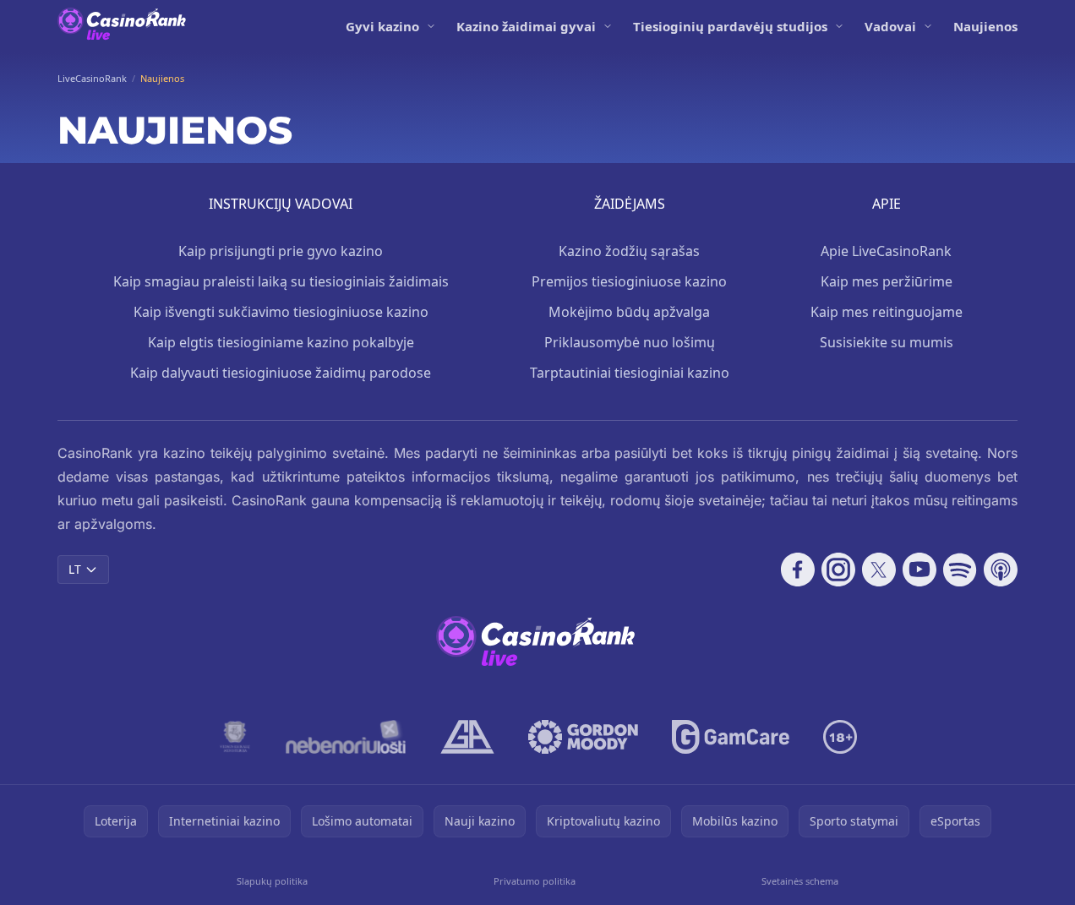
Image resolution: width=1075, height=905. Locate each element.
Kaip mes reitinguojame (886, 312)
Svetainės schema (799, 881)
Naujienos (985, 26)
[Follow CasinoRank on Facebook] (798, 569)
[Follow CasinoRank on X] (879, 569)
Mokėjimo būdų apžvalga (629, 312)
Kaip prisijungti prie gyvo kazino (280, 251)
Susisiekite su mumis (886, 342)
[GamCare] (730, 737)
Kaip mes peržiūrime (886, 281)
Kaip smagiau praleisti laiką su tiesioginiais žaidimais (281, 281)
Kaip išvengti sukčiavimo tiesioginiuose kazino (281, 312)
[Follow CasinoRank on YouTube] (919, 569)
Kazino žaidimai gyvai (526, 26)
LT (74, 569)
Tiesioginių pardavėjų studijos (730, 26)
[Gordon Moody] (583, 737)
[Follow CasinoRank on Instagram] (838, 569)
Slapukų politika (272, 881)
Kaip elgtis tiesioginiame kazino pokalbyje (281, 342)
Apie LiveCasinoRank (886, 251)
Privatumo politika (535, 881)
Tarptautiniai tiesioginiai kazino (629, 372)
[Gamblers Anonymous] (467, 737)
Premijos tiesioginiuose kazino (629, 281)
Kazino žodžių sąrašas (629, 251)
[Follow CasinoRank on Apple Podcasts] (1001, 569)
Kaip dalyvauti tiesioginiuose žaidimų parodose (280, 372)
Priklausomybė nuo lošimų (629, 342)
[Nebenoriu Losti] (346, 737)
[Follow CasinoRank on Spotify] (960, 569)
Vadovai (890, 26)
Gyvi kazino (382, 26)
